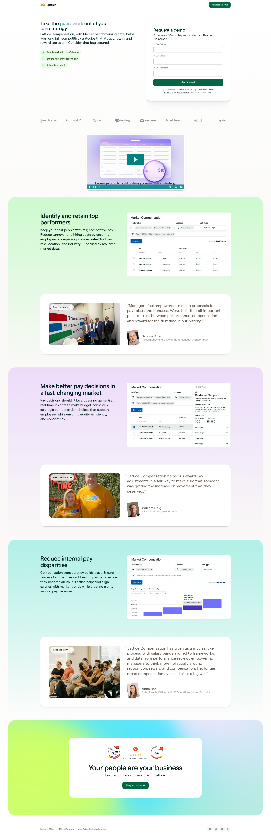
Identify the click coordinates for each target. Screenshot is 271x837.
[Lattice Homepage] (50, 5)
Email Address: (161, 68)
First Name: (160, 44)
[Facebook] (209, 829)
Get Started (188, 82)
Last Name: (159, 56)
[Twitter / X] (215, 829)
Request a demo (220, 5)
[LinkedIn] (228, 829)
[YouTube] (221, 829)
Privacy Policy (183, 92)
